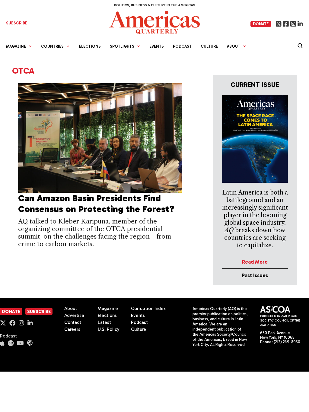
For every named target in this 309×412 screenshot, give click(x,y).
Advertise (74, 315)
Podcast (182, 46)
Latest (104, 322)
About (70, 308)
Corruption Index (148, 308)
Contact (72, 322)
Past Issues (255, 275)
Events (156, 46)
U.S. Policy (108, 329)
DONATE (261, 24)
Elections (90, 46)
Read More (255, 262)
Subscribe (39, 311)
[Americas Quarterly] (154, 22)
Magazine (108, 308)
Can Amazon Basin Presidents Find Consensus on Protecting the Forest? (96, 203)
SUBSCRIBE (16, 23)
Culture (209, 46)
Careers (72, 329)
